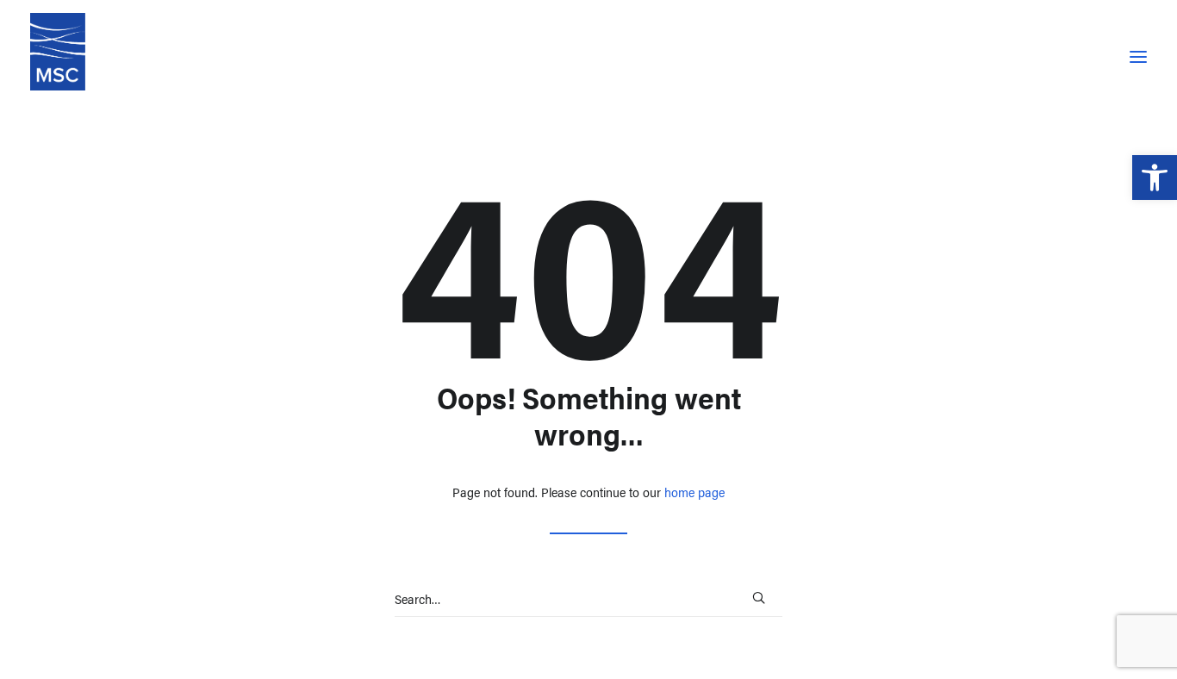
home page (694, 492)
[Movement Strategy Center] (57, 51)
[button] (1154, 177)
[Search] (588, 599)
